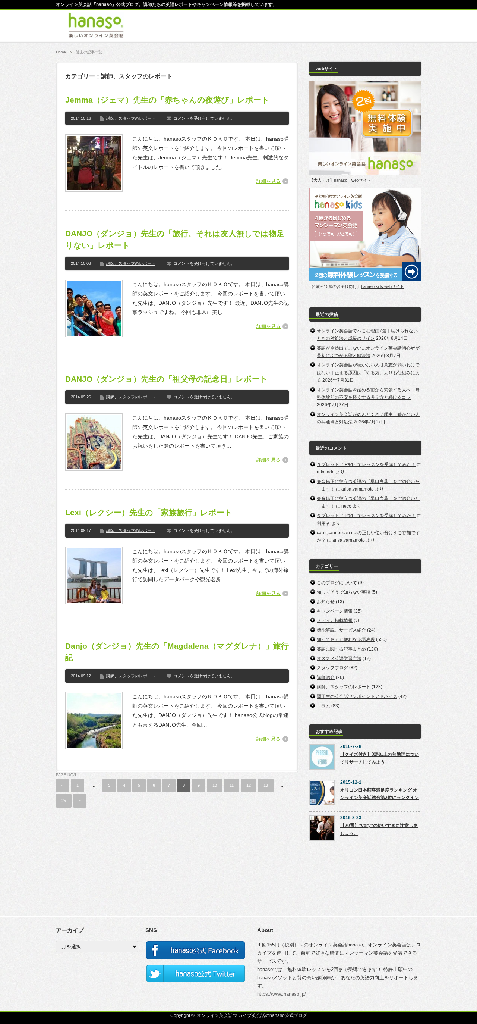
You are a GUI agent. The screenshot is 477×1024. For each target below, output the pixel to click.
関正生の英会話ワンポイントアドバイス (357, 696)
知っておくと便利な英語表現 (346, 639)
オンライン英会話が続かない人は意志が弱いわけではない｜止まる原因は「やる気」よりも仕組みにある (368, 372)
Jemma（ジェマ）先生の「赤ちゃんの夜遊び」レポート (167, 99)
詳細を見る (268, 181)
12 (248, 785)
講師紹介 (326, 677)
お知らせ (326, 601)
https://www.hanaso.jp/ (281, 994)
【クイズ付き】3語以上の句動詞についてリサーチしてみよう (379, 758)
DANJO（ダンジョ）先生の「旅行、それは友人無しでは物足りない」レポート (174, 239)
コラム (323, 705)
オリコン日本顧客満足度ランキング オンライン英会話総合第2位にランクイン (379, 793)
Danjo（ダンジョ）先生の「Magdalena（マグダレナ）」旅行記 (177, 652)
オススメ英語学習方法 (339, 658)
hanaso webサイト (352, 180)
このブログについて (337, 582)
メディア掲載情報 (335, 620)
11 (232, 785)
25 (63, 800)
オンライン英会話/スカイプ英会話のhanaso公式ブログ (252, 1015)
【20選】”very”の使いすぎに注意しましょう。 (379, 829)
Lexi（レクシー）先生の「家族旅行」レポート (149, 512)
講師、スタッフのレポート (130, 118)
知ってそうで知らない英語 (343, 592)
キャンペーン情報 (335, 611)
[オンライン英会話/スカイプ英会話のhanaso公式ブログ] (96, 34)
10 (214, 785)
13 (265, 785)
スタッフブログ (332, 667)
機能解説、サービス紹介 (341, 630)
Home (61, 52)
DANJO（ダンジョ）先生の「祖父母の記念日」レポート (166, 379)
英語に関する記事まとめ (341, 649)
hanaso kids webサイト (382, 286)
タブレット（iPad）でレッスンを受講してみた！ (366, 464)
